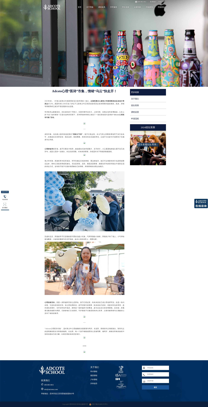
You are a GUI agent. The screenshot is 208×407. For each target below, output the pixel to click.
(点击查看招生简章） (148, 144)
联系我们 (153, 2)
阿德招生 (161, 7)
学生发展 (125, 7)
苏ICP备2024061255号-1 (100, 404)
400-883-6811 (49, 385)
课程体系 (101, 7)
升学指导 (93, 383)
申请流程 (135, 119)
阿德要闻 (149, 7)
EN (164, 2)
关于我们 (135, 99)
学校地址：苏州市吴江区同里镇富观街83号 (57, 394)
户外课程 (93, 379)
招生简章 (135, 105)
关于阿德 (89, 7)
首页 (79, 7)
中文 (159, 2)
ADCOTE (5, 192)
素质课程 (93, 375)
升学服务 (113, 7)
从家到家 (137, 7)
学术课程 (93, 371)
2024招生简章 (148, 127)
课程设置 (135, 112)
